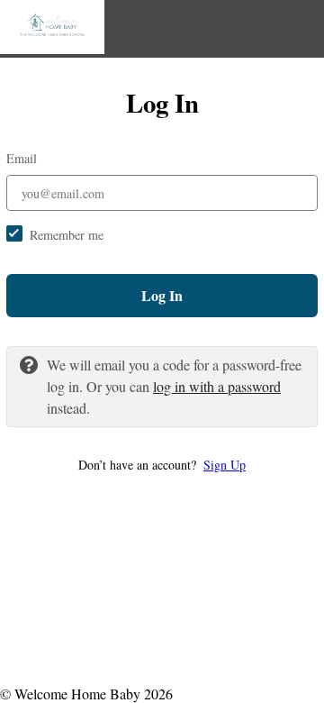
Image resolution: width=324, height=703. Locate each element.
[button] (162, 464)
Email (21, 158)
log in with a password (217, 386)
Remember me (67, 234)
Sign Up (224, 464)
